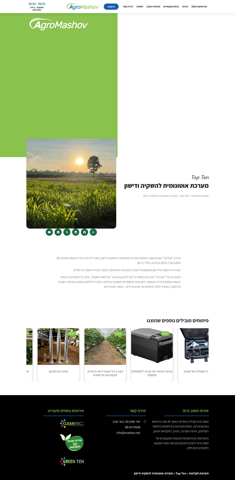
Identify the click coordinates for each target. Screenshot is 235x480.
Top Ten (184, 196)
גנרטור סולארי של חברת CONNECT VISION (164, 373)
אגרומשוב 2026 (199, 6)
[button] (93, 232)
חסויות (140, 6)
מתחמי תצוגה (153, 6)
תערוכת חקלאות (200, 196)
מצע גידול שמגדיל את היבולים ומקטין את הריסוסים (117, 373)
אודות (185, 6)
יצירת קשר (128, 6)
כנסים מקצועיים (171, 6)
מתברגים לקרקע (70, 371)
